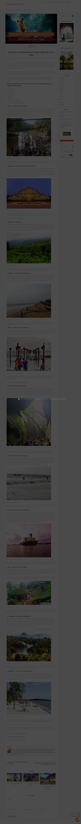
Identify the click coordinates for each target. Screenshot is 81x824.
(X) (63, 399)
